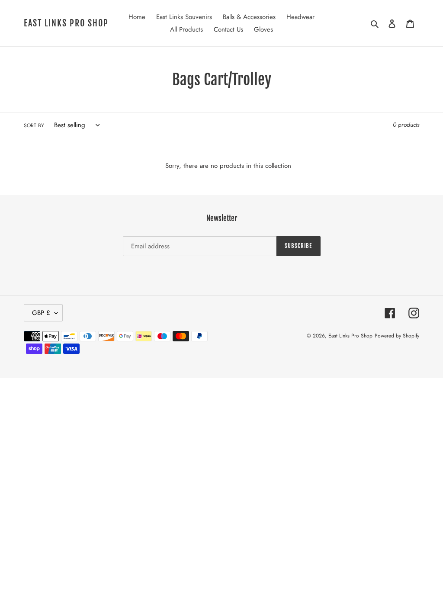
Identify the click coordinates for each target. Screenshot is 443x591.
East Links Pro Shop (66, 23)
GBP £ (41, 313)
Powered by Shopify (397, 336)
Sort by (34, 125)
